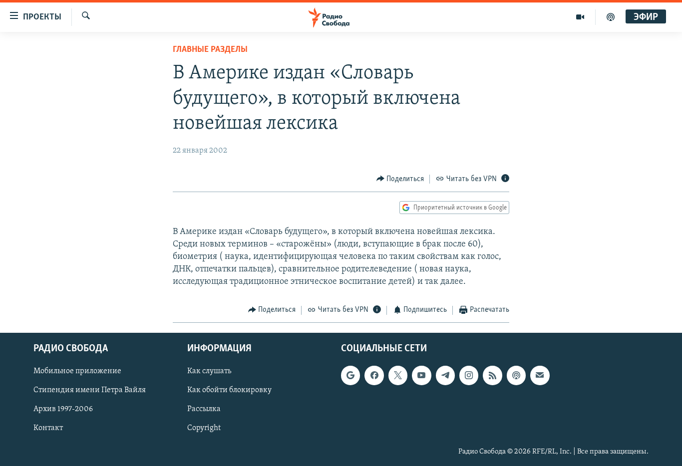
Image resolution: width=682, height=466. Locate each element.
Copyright (204, 429)
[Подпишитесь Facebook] (373, 375)
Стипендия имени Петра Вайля (89, 390)
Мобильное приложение (77, 371)
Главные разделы (210, 49)
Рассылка (204, 409)
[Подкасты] (516, 375)
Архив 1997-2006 (63, 409)
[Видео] (580, 16)
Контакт (48, 429)
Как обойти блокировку (229, 390)
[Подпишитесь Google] (350, 375)
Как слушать (209, 371)
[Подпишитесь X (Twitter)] (397, 375)
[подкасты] (611, 16)
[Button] (400, 179)
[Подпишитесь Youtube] (421, 375)
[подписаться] (539, 375)
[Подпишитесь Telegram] (445, 375)
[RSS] (492, 375)
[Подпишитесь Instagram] (468, 375)
